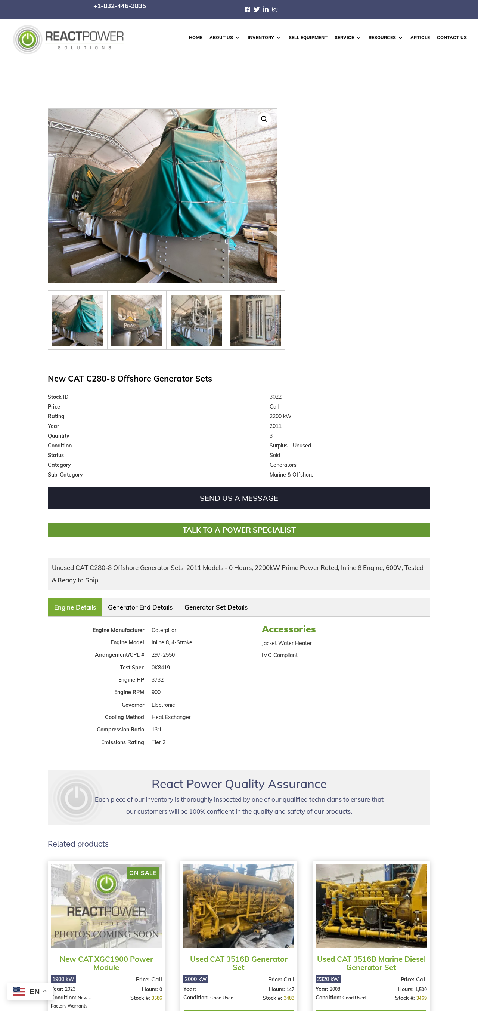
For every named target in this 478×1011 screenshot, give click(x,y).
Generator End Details (103, 604)
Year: (58, 983)
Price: (142, 974)
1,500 (417, 984)
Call (155, 974)
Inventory (261, 37)
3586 (155, 993)
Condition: (64, 992)
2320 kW (326, 974)
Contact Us (452, 37)
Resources (382, 37)
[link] (249, 9)
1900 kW (63, 974)
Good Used (220, 992)
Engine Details (64, 604)
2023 (70, 984)
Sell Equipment (308, 37)
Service (344, 37)
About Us (221, 37)
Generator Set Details (148, 604)
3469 (418, 993)
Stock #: (139, 992)
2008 (333, 984)
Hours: (149, 984)
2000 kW (195, 974)
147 (288, 984)
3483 (287, 993)
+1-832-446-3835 (119, 6)
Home (195, 37)
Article (420, 37)
